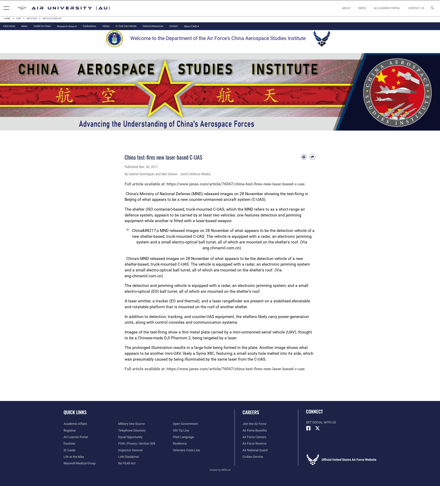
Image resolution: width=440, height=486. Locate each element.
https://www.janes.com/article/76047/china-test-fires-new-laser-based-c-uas (236, 184)
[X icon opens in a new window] (317, 428)
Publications (89, 26)
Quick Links (75, 412)
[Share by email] (312, 157)
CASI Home (9, 26)
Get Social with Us (321, 422)
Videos (105, 26)
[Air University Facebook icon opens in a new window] (308, 428)
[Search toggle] (432, 8)
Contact (173, 26)
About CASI (190, 26)
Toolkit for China (42, 26)
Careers (251, 412)
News (24, 26)
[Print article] (304, 157)
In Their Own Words (126, 26)
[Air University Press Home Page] (220, 91)
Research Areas (66, 26)
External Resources (153, 26)
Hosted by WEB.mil (220, 469)
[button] (5, 8)
